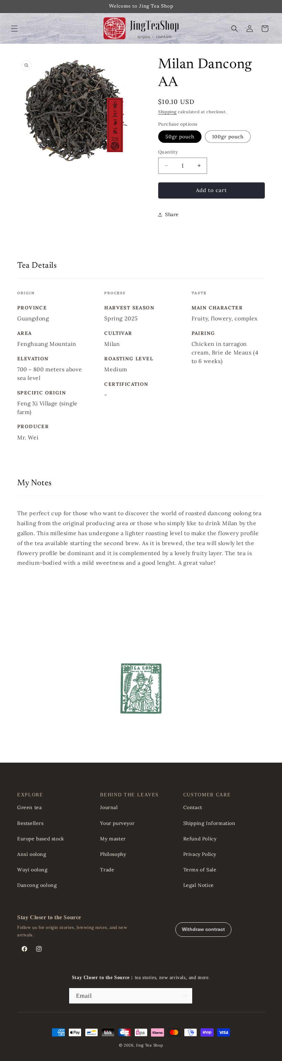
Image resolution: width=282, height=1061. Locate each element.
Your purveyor (117, 823)
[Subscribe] (184, 996)
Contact (192, 807)
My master (113, 839)
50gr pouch (179, 137)
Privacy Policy (199, 854)
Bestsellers (30, 823)
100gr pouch (227, 137)
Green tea (29, 807)
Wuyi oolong (32, 870)
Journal (109, 807)
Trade (107, 870)
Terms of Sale (200, 870)
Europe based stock (40, 839)
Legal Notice (198, 885)
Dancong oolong (37, 885)
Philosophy (113, 854)
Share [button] (172, 214)
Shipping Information (209, 823)
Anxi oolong (31, 854)
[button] (14, 28)
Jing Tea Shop (149, 1045)
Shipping (167, 111)
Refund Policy (200, 839)
